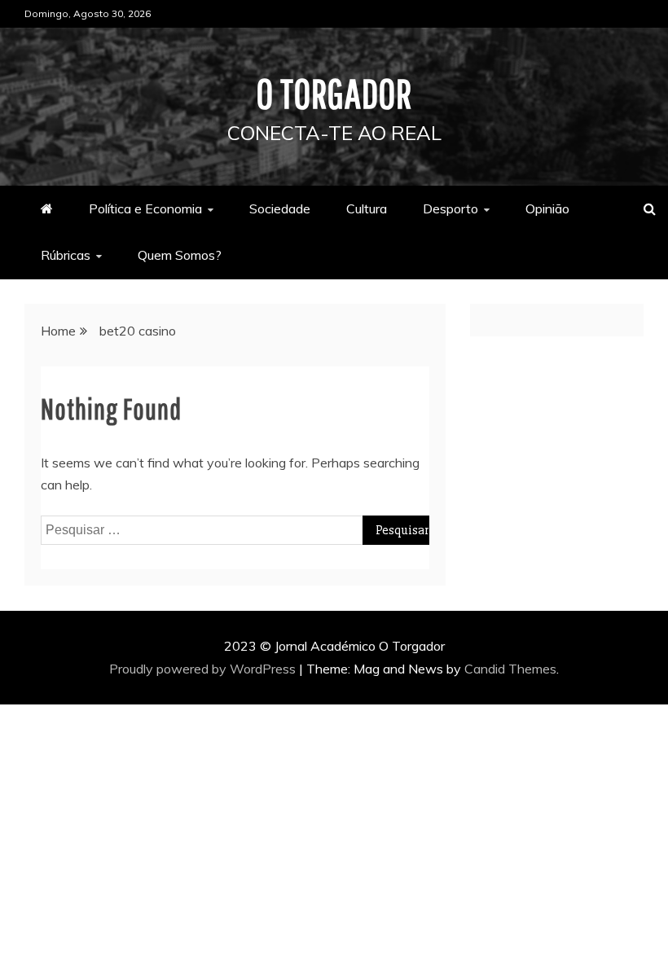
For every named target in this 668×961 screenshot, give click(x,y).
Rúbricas (65, 255)
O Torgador (334, 92)
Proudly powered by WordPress (204, 668)
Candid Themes (510, 668)
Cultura (366, 208)
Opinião (547, 208)
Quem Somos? (180, 255)
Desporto (450, 208)
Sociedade (279, 208)
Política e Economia (145, 208)
